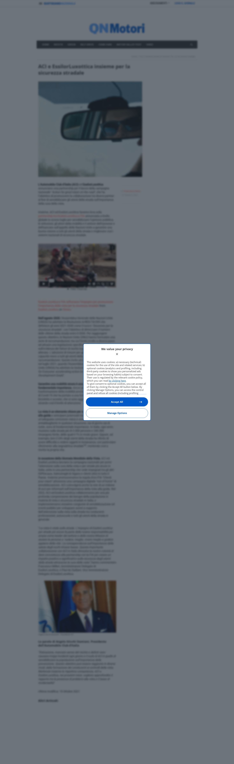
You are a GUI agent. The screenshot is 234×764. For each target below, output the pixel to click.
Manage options (117, 413)
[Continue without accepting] (117, 354)
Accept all (117, 401)
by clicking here (117, 380)
